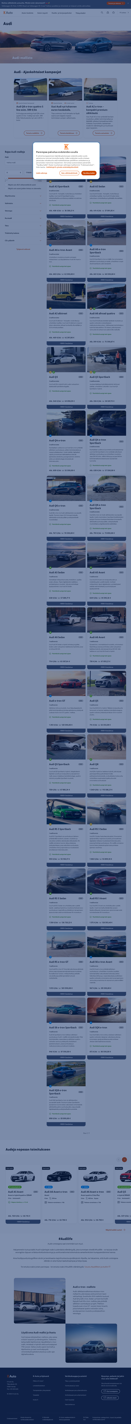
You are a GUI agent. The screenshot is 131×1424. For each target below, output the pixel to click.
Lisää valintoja (41, 173)
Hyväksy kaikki (89, 173)
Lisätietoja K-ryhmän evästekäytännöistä (62, 167)
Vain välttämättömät (69, 173)
